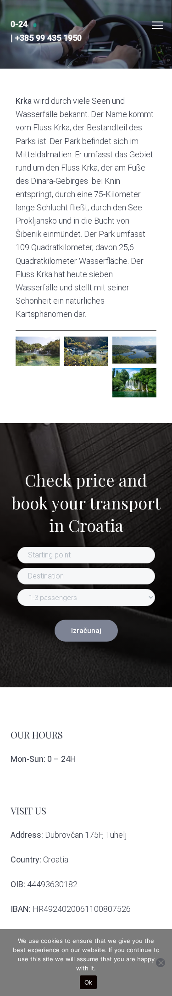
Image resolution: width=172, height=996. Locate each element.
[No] (160, 962)
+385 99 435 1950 (48, 38)
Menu (157, 25)
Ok (88, 982)
